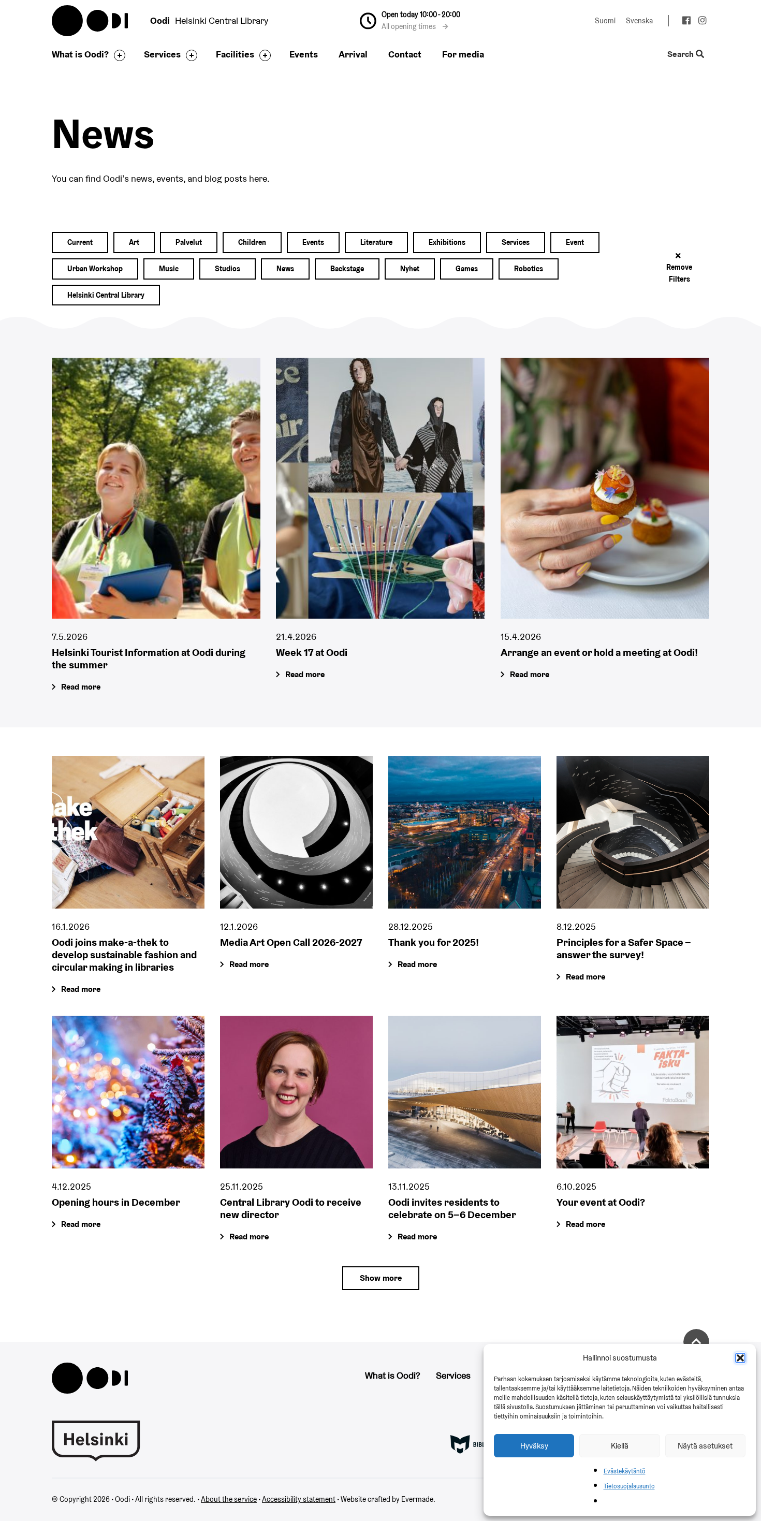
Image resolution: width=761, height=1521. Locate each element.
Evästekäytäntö (625, 1471)
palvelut (188, 242)
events (313, 242)
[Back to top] (696, 1342)
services (516, 242)
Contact (404, 54)
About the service (229, 1499)
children (252, 242)
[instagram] (702, 21)
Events (303, 54)
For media (463, 54)
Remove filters (679, 273)
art (134, 242)
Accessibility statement (298, 1499)
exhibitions (447, 242)
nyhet (409, 268)
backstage (347, 268)
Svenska (639, 20)
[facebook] (686, 21)
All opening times (409, 26)
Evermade (417, 1499)
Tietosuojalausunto (629, 1486)
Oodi (90, 20)
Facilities (235, 54)
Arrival (353, 54)
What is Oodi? (80, 54)
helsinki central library (105, 295)
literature (376, 242)
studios (227, 268)
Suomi (605, 20)
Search (681, 54)
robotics (528, 268)
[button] (740, 1358)
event (575, 242)
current (80, 242)
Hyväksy (534, 1446)
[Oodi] (90, 1377)
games (467, 268)
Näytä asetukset (705, 1446)
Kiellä (619, 1446)
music (169, 268)
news (285, 268)
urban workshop (95, 268)
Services (162, 54)
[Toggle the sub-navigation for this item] (117, 55)
